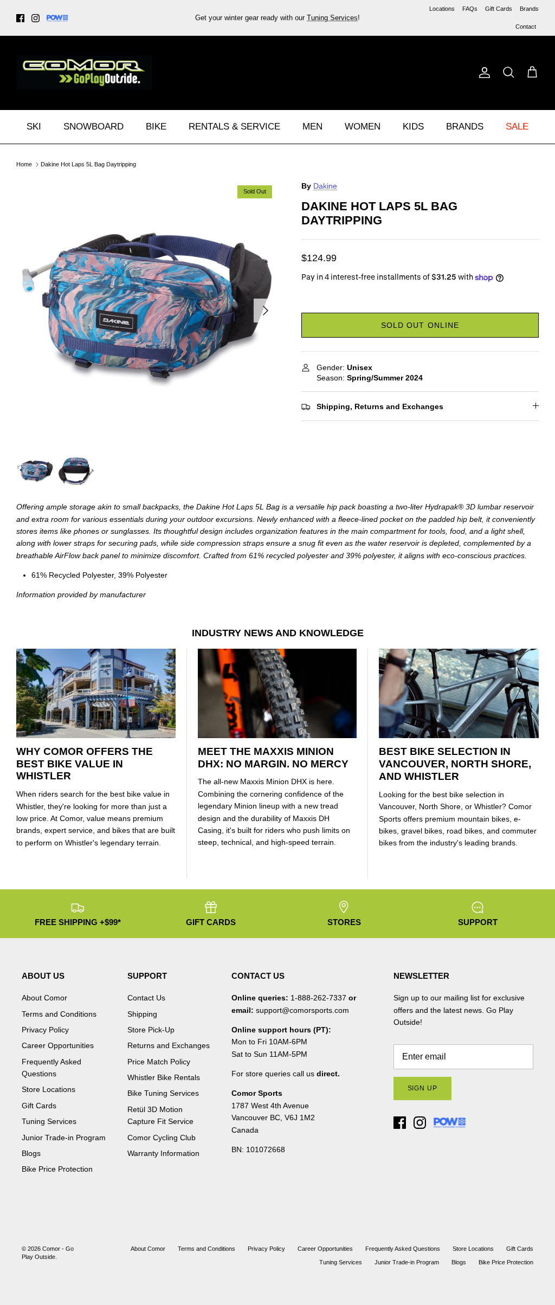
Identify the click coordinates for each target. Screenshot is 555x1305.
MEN (312, 126)
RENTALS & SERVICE (234, 126)
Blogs (31, 1153)
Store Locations (48, 1089)
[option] (147, 310)
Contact (525, 26)
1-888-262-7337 (318, 997)
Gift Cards (498, 8)
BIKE (156, 126)
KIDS (413, 126)
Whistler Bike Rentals (163, 1077)
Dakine (325, 186)
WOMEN (362, 126)
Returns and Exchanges (168, 1045)
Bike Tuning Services (163, 1093)
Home (24, 164)
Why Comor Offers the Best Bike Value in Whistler (84, 764)
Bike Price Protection (57, 1169)
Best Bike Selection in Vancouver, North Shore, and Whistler (455, 764)
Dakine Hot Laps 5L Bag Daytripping (88, 164)
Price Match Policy (158, 1061)
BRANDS (464, 126)
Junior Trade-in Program (64, 1137)
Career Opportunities (58, 1045)
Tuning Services (332, 18)
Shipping (142, 1014)
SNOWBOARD (93, 126)
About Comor (44, 997)
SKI (34, 126)
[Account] (482, 72)
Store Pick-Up (151, 1029)
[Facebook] (20, 18)
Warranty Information (163, 1153)
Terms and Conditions (59, 1014)
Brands (529, 8)
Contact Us (146, 997)
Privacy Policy (45, 1029)
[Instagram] (35, 18)
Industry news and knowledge (278, 633)
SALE (517, 126)
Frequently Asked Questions (402, 1248)
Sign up (423, 1088)
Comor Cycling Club (161, 1137)
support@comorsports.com (302, 1010)
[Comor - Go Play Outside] (84, 73)
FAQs (469, 8)
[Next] (266, 310)
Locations (442, 8)
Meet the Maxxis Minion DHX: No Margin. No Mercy (273, 758)
